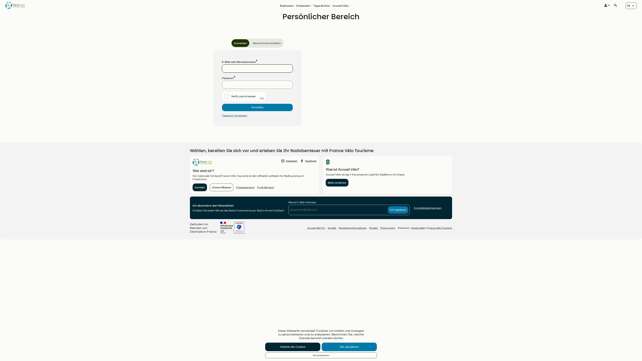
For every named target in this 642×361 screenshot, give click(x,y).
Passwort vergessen (234, 115)
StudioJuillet (418, 227)
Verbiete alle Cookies (292, 346)
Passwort (228, 78)
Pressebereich (245, 187)
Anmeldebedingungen (427, 208)
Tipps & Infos (321, 5)
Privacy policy (387, 227)
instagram (291, 160)
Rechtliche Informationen (353, 227)
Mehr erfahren (337, 182)
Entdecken (303, 5)
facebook (310, 160)
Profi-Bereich (265, 187)
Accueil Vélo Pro (316, 227)
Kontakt (200, 187)
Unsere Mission (221, 187)
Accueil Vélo (340, 5)
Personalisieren (321, 355)
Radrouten (287, 5)
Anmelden (240, 43)
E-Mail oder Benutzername (239, 62)
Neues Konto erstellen (267, 43)
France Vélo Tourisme (440, 227)
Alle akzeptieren (349, 346)
